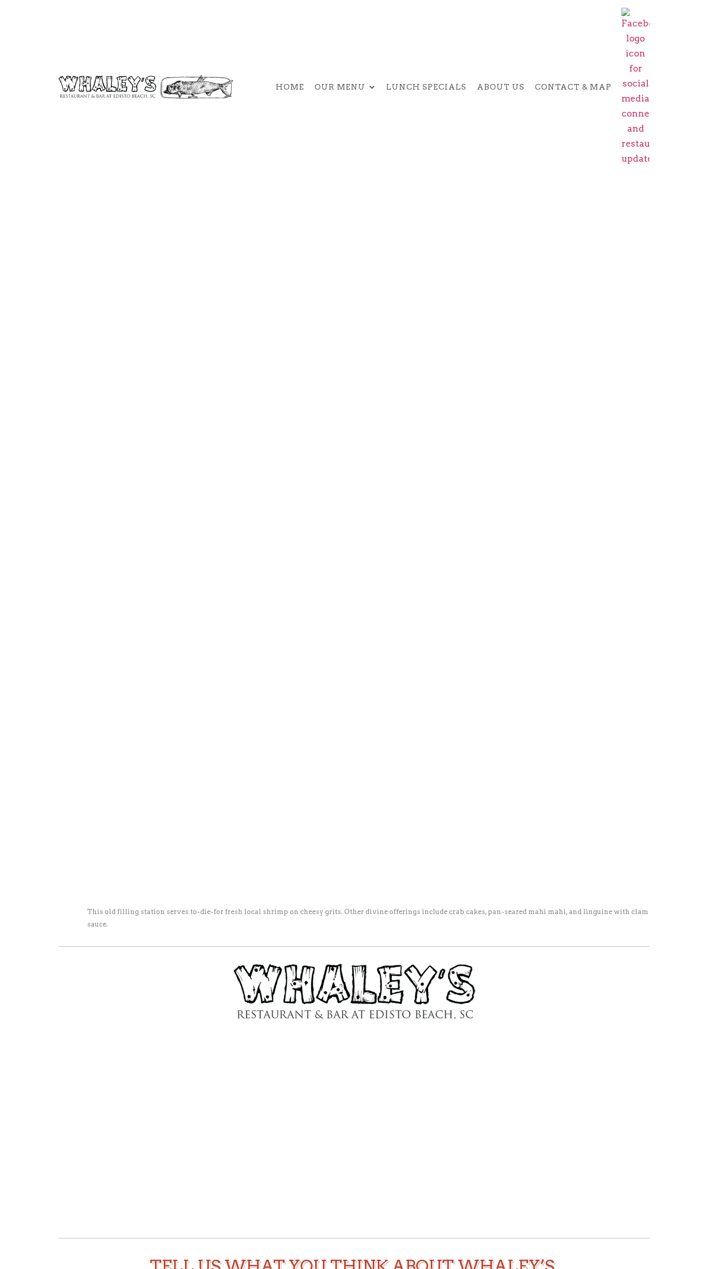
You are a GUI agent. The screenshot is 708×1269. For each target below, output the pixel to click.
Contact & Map (573, 87)
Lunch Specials (426, 87)
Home (290, 87)
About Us (501, 87)
